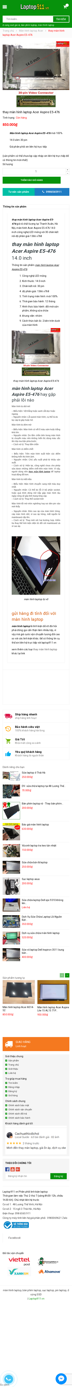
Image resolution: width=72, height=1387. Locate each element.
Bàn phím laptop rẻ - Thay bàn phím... (42, 803)
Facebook (14, 1237)
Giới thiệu (13, 1069)
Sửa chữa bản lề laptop (35, 862)
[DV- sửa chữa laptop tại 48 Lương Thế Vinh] (11, 791)
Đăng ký (12, 1091)
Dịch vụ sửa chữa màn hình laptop (41, 933)
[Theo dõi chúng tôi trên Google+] (18, 1169)
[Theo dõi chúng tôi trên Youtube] (12, 1169)
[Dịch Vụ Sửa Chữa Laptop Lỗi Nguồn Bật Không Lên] (11, 921)
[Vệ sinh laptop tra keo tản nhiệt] (11, 850)
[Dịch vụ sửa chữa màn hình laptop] (11, 938)
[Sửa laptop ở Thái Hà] (11, 776)
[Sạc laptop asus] (11, 886)
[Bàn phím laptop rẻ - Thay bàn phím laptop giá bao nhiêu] (11, 810)
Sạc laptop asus (31, 879)
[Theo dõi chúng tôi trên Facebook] (7, 1169)
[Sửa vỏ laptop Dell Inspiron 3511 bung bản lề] (11, 954)
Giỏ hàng (13, 1095)
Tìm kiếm (61, 19)
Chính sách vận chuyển (20, 1109)
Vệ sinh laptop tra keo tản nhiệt (39, 845)
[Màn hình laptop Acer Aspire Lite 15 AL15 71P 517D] (53, 992)
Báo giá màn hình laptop (35, 824)
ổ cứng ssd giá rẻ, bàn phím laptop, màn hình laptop (28, 25)
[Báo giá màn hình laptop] (11, 831)
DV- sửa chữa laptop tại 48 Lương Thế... (44, 786)
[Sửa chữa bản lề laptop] (11, 867)
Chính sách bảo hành (19, 1118)
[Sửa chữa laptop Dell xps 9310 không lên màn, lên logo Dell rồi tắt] (11, 905)
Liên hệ (12, 1073)
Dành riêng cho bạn (14, 767)
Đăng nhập (14, 1087)
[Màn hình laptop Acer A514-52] (19, 992)
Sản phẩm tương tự (14, 977)
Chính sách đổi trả (17, 1113)
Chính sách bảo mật (18, 1105)
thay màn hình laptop (45, 649)
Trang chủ (13, 1064)
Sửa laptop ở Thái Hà (33, 772)
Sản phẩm (13, 1060)
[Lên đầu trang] (66, 1369)
